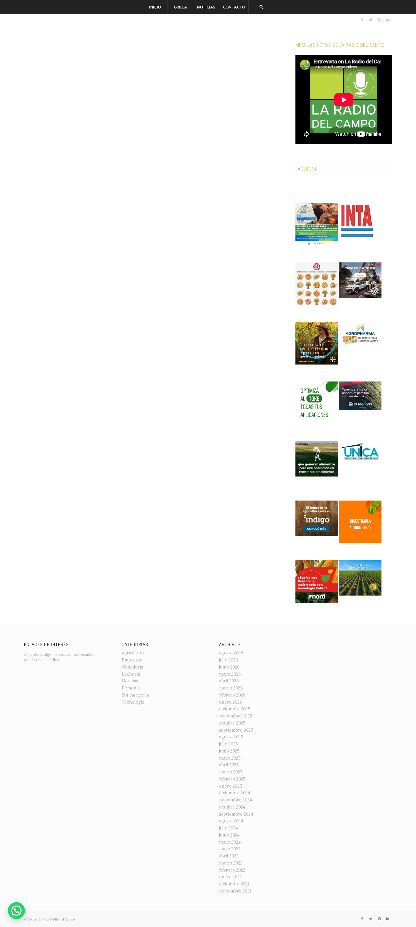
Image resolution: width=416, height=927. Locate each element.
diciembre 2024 (234, 793)
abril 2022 (229, 856)
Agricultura (133, 653)
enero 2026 (230, 702)
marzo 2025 (231, 772)
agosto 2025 (231, 737)
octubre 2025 (232, 723)
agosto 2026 (231, 653)
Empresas (132, 660)
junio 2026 (229, 667)
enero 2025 (230, 786)
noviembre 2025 (235, 716)
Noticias (130, 681)
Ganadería (132, 667)
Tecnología (133, 702)
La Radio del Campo (60, 919)
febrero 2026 (232, 695)
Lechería (131, 674)
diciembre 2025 (234, 709)
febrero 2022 (232, 870)
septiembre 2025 (236, 730)
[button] (16, 910)
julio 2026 (228, 660)
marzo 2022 (231, 863)
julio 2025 (228, 744)
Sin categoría (135, 695)
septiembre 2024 (236, 814)
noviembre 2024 (235, 800)
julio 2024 (228, 828)
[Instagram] (379, 20)
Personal (131, 688)
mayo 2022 (230, 848)
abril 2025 (229, 765)
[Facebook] (362, 20)
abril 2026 (229, 681)
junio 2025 (229, 751)
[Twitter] (370, 20)
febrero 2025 (232, 779)
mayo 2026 (230, 674)
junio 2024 (229, 835)
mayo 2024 (230, 842)
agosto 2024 (231, 820)
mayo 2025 (230, 758)
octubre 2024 (232, 807)
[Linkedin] (387, 20)
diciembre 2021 (234, 884)
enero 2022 (230, 876)
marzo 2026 (231, 688)
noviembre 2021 (235, 891)
